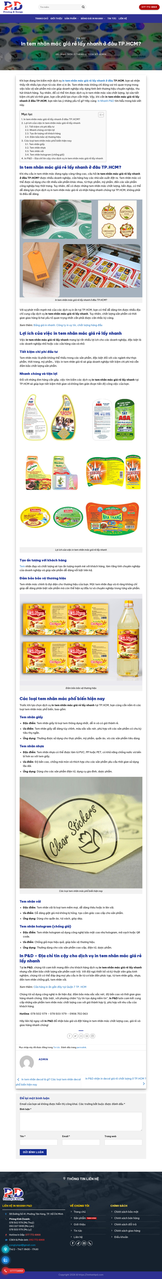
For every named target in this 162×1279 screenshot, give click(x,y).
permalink (81, 1047)
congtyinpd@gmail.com (22, 1245)
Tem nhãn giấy (37, 144)
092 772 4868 (36, 1239)
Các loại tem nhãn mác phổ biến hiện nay (48, 140)
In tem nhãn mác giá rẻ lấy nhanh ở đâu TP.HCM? (52, 119)
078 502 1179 (16, 1222)
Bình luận (25, 1109)
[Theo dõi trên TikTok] (78, 1243)
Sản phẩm (70, 18)
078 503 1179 (16, 1229)
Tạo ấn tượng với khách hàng (45, 133)
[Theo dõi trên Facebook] (72, 1243)
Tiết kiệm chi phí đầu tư (41, 126)
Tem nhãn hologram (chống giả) (47, 154)
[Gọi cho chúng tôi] (90, 1243)
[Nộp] (83, 7)
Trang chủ (41, 18)
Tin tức (111, 18)
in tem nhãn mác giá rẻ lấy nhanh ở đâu (87, 80)
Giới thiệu (56, 18)
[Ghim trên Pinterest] (86, 1036)
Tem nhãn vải (37, 151)
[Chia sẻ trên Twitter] (75, 1036)
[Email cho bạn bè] (81, 1036)
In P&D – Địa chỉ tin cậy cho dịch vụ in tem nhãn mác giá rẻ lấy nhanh (63, 158)
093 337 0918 (16, 1226)
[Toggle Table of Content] (99, 114)
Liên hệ (123, 18)
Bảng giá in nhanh (92, 18)
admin (102, 54)
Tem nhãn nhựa (38, 147)
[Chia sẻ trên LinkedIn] (92, 1036)
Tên (22, 1136)
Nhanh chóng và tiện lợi (42, 130)
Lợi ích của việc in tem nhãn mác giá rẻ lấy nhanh (52, 123)
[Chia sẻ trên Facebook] (69, 1036)
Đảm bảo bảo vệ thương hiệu (45, 137)
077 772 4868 (32, 1234)
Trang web (110, 1136)
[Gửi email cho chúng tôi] (84, 1243)
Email (66, 1136)
